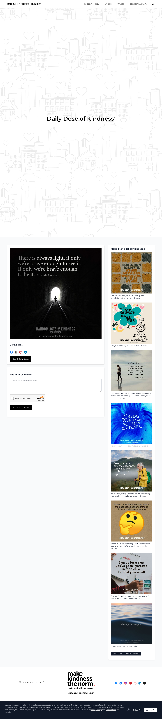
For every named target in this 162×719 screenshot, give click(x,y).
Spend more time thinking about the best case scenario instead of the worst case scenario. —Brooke (130, 546)
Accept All (150, 710)
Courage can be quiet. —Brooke (124, 646)
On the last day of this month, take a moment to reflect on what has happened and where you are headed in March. (131, 395)
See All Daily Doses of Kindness (126, 653)
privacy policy (96, 710)
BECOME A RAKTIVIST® (138, 4)
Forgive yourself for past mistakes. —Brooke (129, 446)
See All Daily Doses (21, 359)
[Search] (153, 4)
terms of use (111, 710)
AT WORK (120, 4)
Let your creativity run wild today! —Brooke (129, 346)
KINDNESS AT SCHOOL (90, 4)
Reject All (137, 710)
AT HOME (108, 4)
